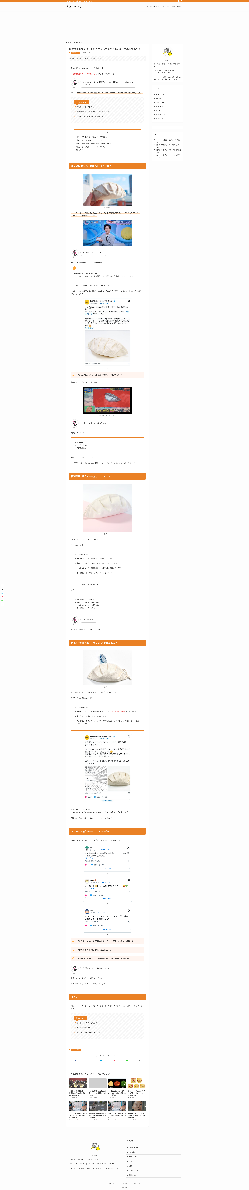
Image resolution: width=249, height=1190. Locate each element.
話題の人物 (159, 119)
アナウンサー (160, 102)
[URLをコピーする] (139, 1060)
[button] (75, 1060)
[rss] (179, 1)
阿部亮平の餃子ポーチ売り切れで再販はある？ (94, 143)
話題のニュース (75, 52)
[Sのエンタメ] (75, 7)
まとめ (80, 150)
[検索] (181, 1)
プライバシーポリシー (115, 1184)
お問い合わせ (136, 1184)
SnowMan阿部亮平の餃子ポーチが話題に (92, 137)
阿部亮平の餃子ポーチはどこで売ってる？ (93, 140)
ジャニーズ (159, 106)
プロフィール (127, 1184)
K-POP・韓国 (160, 94)
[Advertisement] (124, 25)
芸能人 (158, 110)
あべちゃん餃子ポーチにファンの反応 (91, 147)
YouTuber (159, 98)
